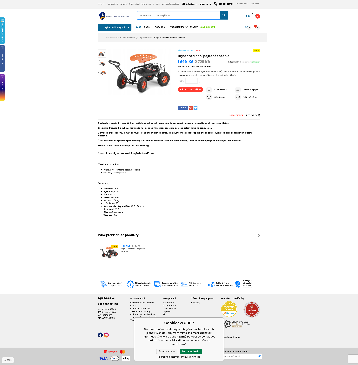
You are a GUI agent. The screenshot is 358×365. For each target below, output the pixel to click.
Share (183, 107)
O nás (133, 305)
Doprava (167, 311)
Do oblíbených (221, 89)
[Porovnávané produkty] (247, 26)
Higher (199, 50)
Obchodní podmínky (140, 308)
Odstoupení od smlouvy (142, 302)
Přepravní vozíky (145, 37)
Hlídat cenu (219, 97)
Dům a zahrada (128, 37)
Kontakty (195, 302)
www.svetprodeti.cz (170, 4)
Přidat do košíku (190, 89)
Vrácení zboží (169, 305)
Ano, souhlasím (191, 351)
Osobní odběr (169, 308)
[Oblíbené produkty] (255, 26)
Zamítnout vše (167, 351)
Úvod (139, 27)
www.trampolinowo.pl (150, 4)
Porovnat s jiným (250, 89)
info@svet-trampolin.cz (198, 4)
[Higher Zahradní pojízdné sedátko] (139, 72)
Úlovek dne (242, 3)
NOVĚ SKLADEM (207, 27)
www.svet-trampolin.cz (108, 4)
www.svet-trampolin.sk (130, 4)
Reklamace (168, 302)
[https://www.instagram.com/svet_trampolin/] (106, 335)
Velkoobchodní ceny (140, 311)
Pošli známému (250, 97)
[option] (125, 255)
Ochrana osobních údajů (142, 314)
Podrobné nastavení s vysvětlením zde (179, 356)
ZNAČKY (194, 27)
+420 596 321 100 (108, 304)
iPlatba (166, 314)
